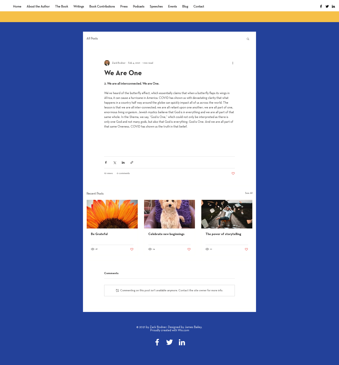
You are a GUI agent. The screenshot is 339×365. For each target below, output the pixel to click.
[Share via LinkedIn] (123, 162)
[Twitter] (169, 342)
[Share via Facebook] (106, 162)
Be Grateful (99, 234)
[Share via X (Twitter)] (114, 162)
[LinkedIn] (333, 6)
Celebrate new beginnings (166, 234)
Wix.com (183, 330)
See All (248, 193)
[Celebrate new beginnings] (169, 214)
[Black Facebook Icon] (321, 6)
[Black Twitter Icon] (327, 6)
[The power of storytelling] (226, 214)
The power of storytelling (223, 234)
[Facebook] (157, 342)
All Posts (92, 38)
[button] (248, 38)
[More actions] (233, 63)
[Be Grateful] (112, 214)
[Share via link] (131, 162)
